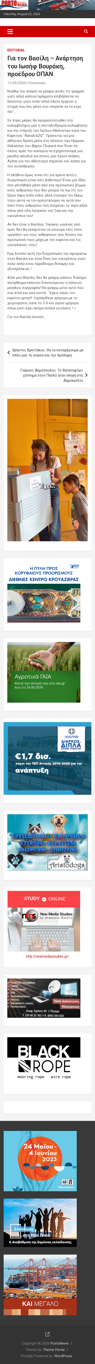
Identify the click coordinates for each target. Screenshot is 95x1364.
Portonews (37, 83)
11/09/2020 (16, 83)
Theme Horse (54, 1350)
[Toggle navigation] (10, 31)
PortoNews (60, 1343)
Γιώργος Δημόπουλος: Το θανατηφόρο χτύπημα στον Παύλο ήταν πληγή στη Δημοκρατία (51, 375)
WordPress (63, 1356)
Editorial (16, 50)
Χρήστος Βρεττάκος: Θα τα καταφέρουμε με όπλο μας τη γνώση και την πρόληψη (48, 352)
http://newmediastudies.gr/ (47, 956)
